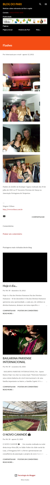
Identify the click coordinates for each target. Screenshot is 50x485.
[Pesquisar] (40, 4)
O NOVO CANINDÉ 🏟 (17, 434)
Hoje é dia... (10, 285)
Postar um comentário (12, 234)
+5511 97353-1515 (16, 13)
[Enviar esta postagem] (4, 217)
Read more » (8, 313)
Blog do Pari (12, 4)
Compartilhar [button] (38, 217)
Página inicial (7, 30)
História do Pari (24, 30)
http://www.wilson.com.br (13, 209)
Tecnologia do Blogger (26, 475)
